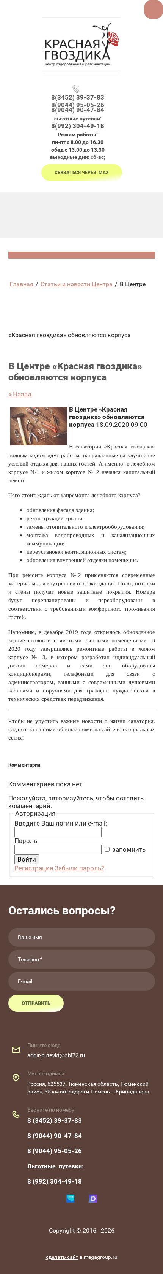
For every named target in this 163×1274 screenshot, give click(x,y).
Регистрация (33, 868)
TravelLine (22, 255)
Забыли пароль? (79, 868)
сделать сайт (62, 1257)
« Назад (19, 394)
